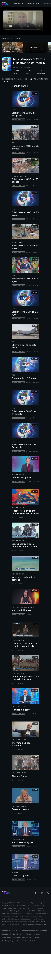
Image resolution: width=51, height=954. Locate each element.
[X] (48, 893)
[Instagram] (42, 893)
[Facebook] (35, 893)
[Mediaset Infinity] (5, 3)
